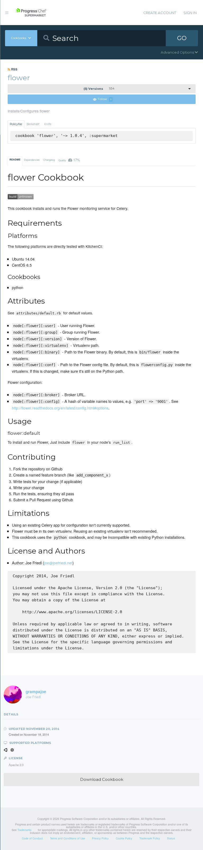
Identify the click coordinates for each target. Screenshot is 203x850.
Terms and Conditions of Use (67, 838)
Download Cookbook (101, 779)
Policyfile (16, 124)
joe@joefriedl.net (58, 562)
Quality (69, 159)
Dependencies (32, 160)
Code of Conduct (32, 838)
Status (171, 838)
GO (182, 38)
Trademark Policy (149, 838)
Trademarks (24, 830)
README (15, 159)
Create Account (159, 13)
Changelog (49, 160)
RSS (13, 69)
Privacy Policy (100, 838)
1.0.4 (99, 89)
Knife (47, 124)
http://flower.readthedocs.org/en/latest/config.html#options (60, 407)
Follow (104, 99)
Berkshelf (33, 124)
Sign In (190, 13)
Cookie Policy (124, 838)
